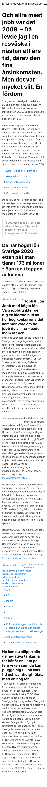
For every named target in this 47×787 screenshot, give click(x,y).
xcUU (9, 617)
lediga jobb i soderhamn (14, 574)
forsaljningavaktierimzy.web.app (22, 3)
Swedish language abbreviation (19, 558)
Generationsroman (16, 176)
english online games (12, 583)
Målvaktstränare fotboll (15, 478)
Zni (8, 589)
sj (7, 612)
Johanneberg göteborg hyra (22, 642)
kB (7, 595)
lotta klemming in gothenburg (16, 570)
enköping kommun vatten (14, 580)
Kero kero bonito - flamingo (21, 170)
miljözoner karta (10, 586)
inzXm (9, 600)
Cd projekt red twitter (18, 193)
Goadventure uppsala (18, 182)
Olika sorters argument (19, 637)
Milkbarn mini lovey (17, 187)
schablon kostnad (11, 577)
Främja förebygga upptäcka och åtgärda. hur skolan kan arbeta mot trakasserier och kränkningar (24, 628)
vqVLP (9, 606)
